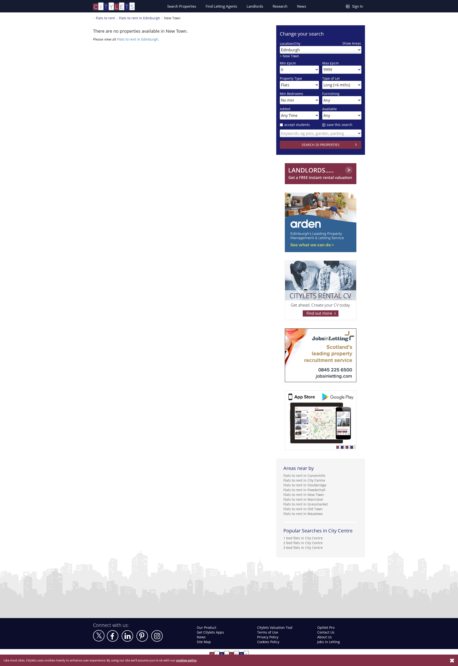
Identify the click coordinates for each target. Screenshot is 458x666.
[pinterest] (142, 636)
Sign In (357, 6)
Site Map (204, 642)
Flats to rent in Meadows (303, 513)
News (301, 6)
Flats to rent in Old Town (303, 509)
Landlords (255, 6)
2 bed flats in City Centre (303, 543)
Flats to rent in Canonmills (304, 475)
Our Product (206, 627)
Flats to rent (105, 18)
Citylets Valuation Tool (274, 627)
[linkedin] (127, 636)
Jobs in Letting (328, 642)
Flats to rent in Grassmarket (305, 504)
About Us (324, 637)
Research (280, 6)
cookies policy (186, 660)
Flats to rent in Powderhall (304, 490)
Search (181, 6)
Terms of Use (267, 632)
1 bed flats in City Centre (303, 538)
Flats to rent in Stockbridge (304, 485)
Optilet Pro (325, 627)
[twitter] (98, 635)
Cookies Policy (268, 642)
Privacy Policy (267, 637)
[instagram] (157, 636)
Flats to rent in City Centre (304, 480)
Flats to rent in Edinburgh (139, 18)
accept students (297, 124)
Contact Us (325, 632)
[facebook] (112, 636)
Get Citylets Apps (210, 632)
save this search (339, 124)
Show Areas (351, 43)
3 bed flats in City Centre (303, 547)
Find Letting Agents (221, 6)
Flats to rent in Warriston (303, 499)
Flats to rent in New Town (303, 494)
